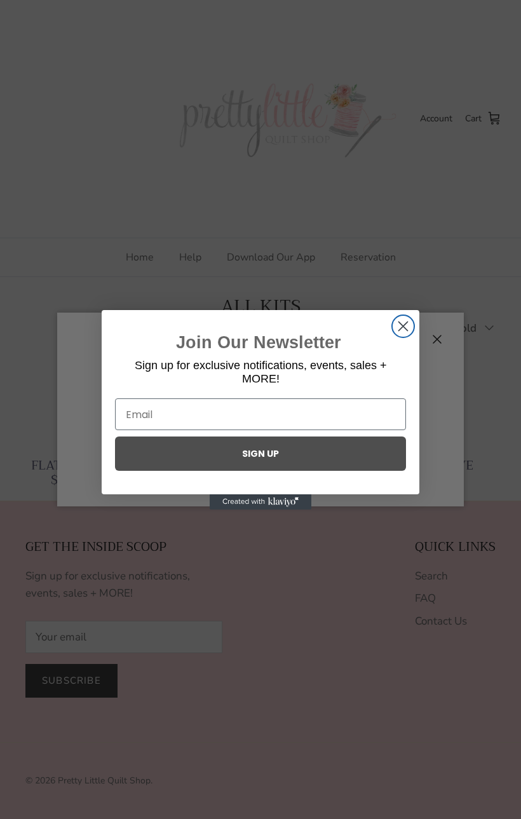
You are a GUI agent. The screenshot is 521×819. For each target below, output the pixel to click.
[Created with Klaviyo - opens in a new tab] (260, 502)
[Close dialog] (403, 326)
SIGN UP (260, 453)
